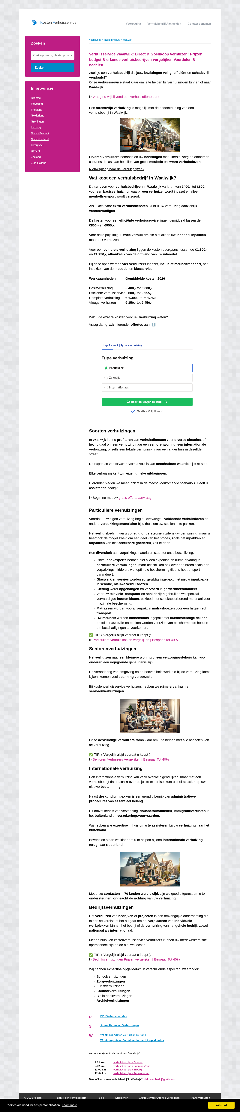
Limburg (36, 127)
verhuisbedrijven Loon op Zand (131, 1066)
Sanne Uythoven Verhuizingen (119, 1025)
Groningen (37, 121)
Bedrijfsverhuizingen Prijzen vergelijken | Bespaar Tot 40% (136, 959)
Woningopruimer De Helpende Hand (123, 1034)
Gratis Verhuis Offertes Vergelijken (159, 1097)
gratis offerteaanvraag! (135, 498)
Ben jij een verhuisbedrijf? (72, 1097)
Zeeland (36, 156)
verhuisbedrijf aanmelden (164, 23)
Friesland (36, 109)
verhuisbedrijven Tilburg (127, 1069)
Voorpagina (133, 23)
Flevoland (37, 103)
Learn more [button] (69, 1105)
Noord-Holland (40, 139)
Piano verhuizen (200, 1097)
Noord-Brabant (40, 133)
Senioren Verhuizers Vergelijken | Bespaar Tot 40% (131, 759)
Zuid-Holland (38, 162)
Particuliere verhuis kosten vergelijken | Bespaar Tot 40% (135, 640)
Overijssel (37, 145)
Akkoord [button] (221, 1105)
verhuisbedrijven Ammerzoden (131, 1073)
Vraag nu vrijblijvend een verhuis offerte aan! (126, 97)
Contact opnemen (199, 23)
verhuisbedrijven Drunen (127, 1062)
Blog (101, 1097)
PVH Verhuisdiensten (113, 1016)
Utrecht (35, 151)
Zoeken (40, 67)
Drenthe (36, 97)
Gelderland (37, 115)
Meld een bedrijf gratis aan (159, 1079)
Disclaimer (121, 1097)
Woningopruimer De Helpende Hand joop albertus (132, 1040)
